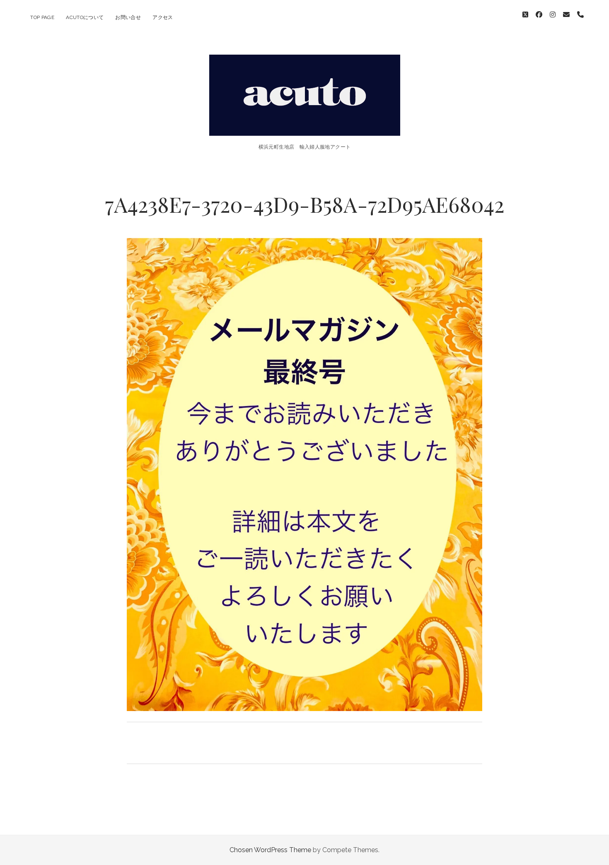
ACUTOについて (85, 17)
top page (42, 17)
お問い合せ (128, 17)
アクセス (162, 17)
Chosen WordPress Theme (270, 850)
